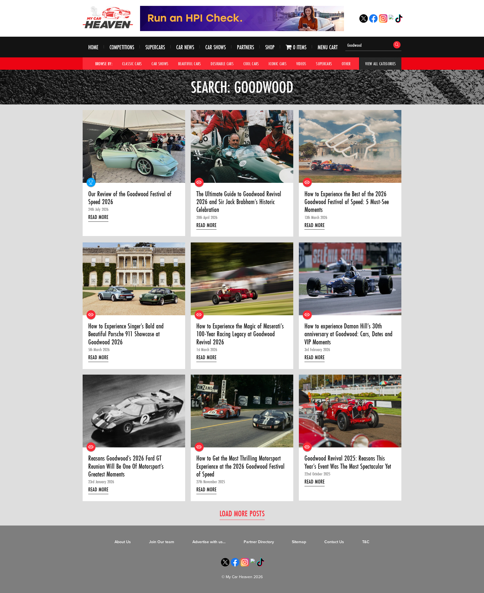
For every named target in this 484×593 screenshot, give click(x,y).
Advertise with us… (208, 542)
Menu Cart (328, 47)
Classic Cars (132, 63)
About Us (123, 542)
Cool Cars (251, 63)
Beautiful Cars (189, 63)
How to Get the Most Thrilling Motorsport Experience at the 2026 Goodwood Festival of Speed (240, 466)
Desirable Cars (222, 63)
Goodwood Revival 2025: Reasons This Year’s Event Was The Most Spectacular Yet (347, 462)
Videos (301, 63)
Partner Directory (259, 542)
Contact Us (334, 542)
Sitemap (299, 542)
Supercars (155, 47)
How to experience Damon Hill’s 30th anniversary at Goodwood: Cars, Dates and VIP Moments (348, 334)
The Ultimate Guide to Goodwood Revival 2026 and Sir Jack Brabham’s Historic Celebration (238, 202)
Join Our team (161, 542)
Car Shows (215, 47)
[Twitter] (363, 21)
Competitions (122, 47)
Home (93, 47)
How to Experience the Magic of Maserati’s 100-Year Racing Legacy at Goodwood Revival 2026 (240, 334)
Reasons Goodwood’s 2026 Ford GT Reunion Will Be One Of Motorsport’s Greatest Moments (126, 466)
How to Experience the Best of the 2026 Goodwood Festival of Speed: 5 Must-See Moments (346, 202)
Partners (245, 47)
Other (346, 63)
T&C (365, 542)
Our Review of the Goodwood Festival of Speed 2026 (129, 198)
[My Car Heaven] (108, 17)
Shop (269, 47)
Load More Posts (242, 513)
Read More (98, 217)
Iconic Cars (278, 63)
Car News (185, 47)
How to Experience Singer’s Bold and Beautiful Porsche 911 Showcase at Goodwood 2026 (126, 334)
